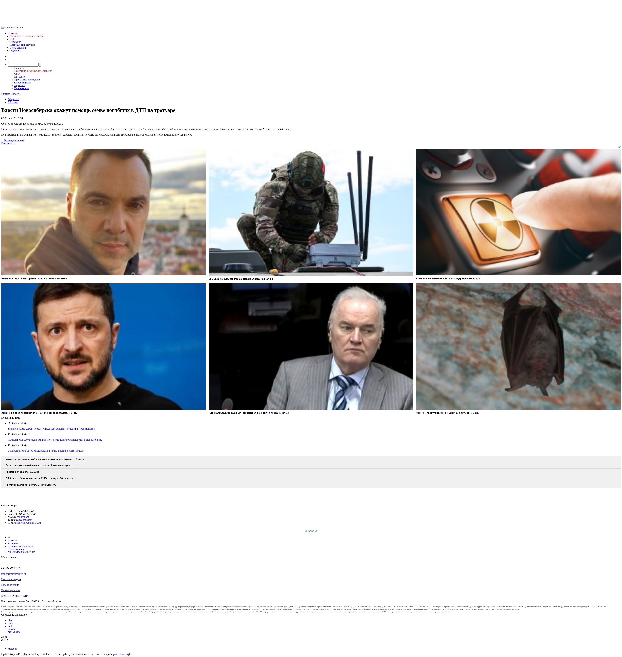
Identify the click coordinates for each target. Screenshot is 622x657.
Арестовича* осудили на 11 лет (22, 471)
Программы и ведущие (22, 44)
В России (13, 102)
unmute (11, 629)
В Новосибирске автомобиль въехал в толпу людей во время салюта (45, 450)
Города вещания (10, 584)
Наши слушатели (10, 590)
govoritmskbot (21, 516)
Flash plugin (124, 654)
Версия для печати (14, 140)
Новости (12, 33)
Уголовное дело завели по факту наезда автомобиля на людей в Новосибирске (51, 428)
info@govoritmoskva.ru (28, 522)
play (10, 620)
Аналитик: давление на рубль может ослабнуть (31, 484)
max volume (14, 631)
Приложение (21, 88)
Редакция (15, 50)
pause (11, 623)
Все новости (8, 143)
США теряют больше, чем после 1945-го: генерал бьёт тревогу (39, 478)
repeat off (12, 648)
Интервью (15, 41)
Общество (13, 99)
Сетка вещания (18, 47)
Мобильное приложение (21, 551)
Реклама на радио (11, 579)
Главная (5, 93)
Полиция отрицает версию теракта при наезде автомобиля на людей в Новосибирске (55, 439)
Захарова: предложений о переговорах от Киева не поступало (39, 465)
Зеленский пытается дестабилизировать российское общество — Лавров (45, 459)
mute (10, 626)
